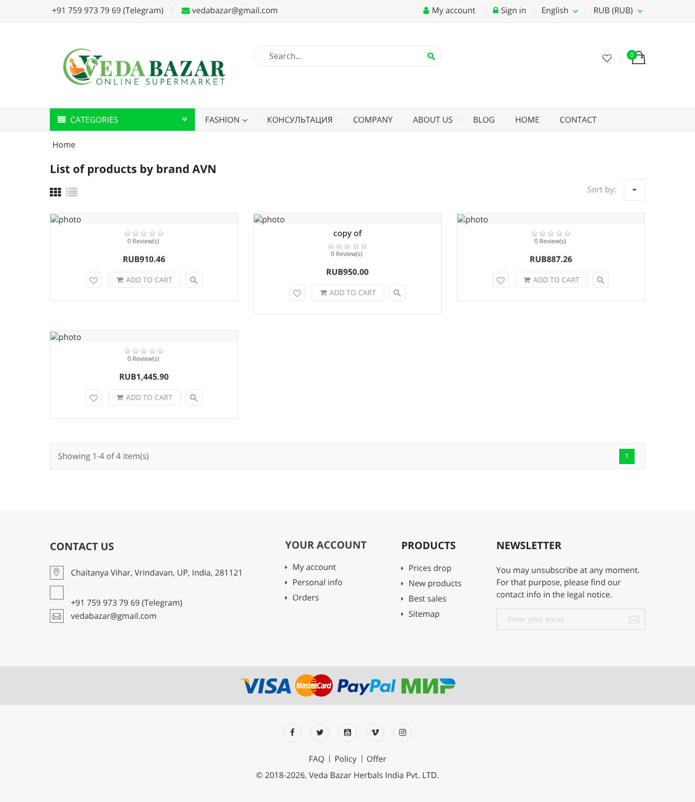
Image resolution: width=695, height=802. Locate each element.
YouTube (347, 733)
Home (527, 119)
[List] (71, 192)
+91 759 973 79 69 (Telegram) (106, 10)
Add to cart (149, 279)
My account (314, 567)
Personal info (317, 583)
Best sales (427, 599)
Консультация (300, 119)
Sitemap (424, 614)
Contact (578, 119)
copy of (347, 233)
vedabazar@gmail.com (234, 10)
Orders (305, 598)
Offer (377, 759)
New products (435, 584)
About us (433, 119)
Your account (325, 545)
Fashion (223, 119)
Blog (484, 119)
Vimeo (375, 733)
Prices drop (430, 569)
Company (373, 119)
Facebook (292, 733)
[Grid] (55, 192)
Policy (345, 759)
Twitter (320, 733)
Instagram (402, 733)
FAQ (317, 759)
